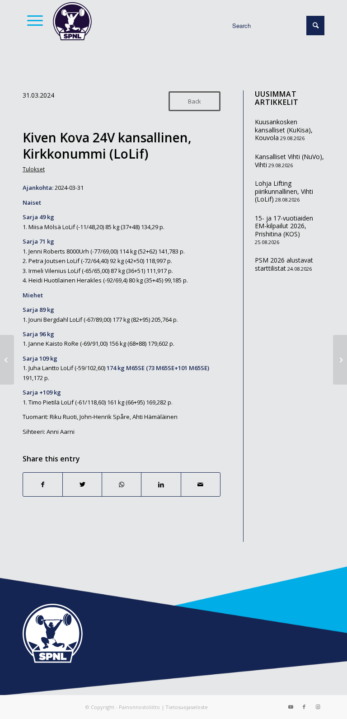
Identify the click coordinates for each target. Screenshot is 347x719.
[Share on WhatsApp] (121, 484)
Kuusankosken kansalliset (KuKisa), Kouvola (284, 129)
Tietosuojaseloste (186, 707)
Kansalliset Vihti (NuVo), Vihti (289, 160)
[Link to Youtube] (290, 707)
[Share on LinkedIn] (160, 484)
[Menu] (33, 20)
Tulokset (34, 169)
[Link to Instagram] (317, 707)
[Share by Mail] (200, 484)
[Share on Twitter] (82, 484)
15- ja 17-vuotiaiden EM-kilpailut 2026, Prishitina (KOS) (284, 226)
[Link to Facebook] (304, 707)
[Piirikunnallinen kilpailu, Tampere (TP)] (7, 360)
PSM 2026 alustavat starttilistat (284, 264)
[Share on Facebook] (42, 484)
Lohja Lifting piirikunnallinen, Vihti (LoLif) (284, 191)
